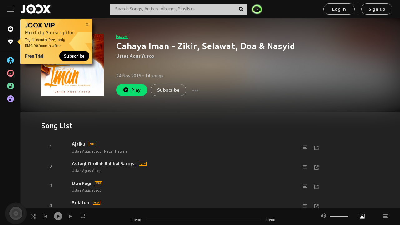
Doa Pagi (81, 183)
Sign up (377, 9)
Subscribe (74, 55)
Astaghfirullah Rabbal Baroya (104, 163)
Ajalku (78, 144)
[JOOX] (35, 9)
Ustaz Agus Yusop (135, 56)
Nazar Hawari (115, 151)
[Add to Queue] (304, 147)
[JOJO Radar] (257, 9)
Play (136, 90)
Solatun (80, 202)
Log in (339, 9)
